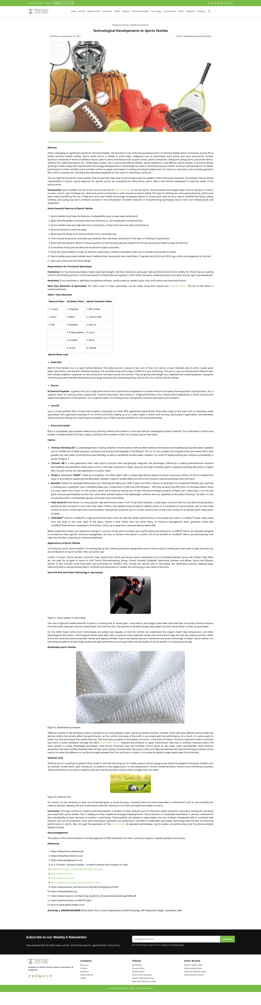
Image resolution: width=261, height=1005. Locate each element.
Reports (125, 11)
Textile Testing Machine (143, 978)
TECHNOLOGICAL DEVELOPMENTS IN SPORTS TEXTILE (75, 142)
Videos (117, 11)
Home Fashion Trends (194, 974)
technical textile (122, 189)
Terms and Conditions (142, 974)
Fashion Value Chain (193, 965)
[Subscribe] (232, 3)
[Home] (38, 11)
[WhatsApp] (228, 3)
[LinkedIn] (218, 3)
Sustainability (169, 11)
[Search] (209, 11)
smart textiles (118, 824)
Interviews (107, 11)
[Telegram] (225, 3)
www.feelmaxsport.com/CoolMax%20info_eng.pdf (76, 869)
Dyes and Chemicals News (144, 981)
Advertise (84, 971)
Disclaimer (137, 965)
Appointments (93, 11)
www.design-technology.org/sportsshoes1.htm (75, 882)
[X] (212, 3)
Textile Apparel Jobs (193, 968)
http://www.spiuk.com (62, 878)
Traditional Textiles (140, 11)
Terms (164, 945)
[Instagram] (215, 3)
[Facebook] (209, 3)
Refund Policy (138, 971)
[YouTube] (222, 3)
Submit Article (86, 974)
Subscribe (227, 939)
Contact (83, 968)
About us (84, 965)
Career (83, 978)
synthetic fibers (178, 286)
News (73, 11)
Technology (156, 11)
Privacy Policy (178, 945)
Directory (201, 11)
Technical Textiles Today (195, 971)
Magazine (190, 11)
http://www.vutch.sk (61, 873)
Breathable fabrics (110, 742)
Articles (81, 11)
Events (181, 11)
